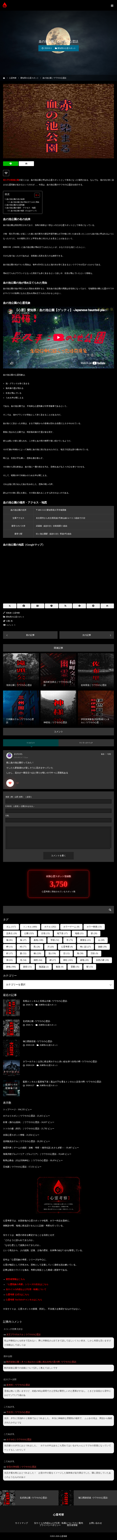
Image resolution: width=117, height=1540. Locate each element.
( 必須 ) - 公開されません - (20, 806)
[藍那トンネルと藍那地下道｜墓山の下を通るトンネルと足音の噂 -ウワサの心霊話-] (11, 1088)
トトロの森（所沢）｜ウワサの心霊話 (21, 1128)
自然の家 (102, 960)
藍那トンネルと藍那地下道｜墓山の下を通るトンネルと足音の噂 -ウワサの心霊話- (62, 1082)
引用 (109, 754)
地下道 (62, 933)
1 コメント (31, 743)
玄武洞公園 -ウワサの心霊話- (37, 1021)
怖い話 (85, 947)
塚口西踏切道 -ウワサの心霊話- (38, 1041)
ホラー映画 (94, 927)
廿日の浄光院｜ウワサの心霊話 (21, 1467)
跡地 (11, 967)
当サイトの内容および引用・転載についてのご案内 (58, 1523)
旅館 (102, 947)
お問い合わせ (95, 1523)
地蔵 (79, 933)
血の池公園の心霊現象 (15, 205)
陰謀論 (44, 967)
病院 (38, 960)
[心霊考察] (5, 5)
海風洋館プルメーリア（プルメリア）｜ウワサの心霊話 (29, 1154)
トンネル (30, 927)
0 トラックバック (86, 743)
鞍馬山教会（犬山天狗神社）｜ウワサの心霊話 (25, 1160)
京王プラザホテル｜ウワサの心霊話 (23, 1334)
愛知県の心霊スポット (66, 48)
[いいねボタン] (6, 173)
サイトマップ (21, 1523)
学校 (55, 940)
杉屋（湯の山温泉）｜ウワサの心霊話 (21, 1122)
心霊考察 (16, 613)
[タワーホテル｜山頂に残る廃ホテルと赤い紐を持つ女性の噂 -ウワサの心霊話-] (11, 1068)
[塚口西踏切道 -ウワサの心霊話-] (11, 1048)
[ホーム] (4, 78)
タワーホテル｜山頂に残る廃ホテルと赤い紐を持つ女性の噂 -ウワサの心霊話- (60, 1061)
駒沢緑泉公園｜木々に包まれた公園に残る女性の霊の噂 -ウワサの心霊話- (41, 1362)
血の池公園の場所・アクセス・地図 (21, 208)
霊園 (75, 967)
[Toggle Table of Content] (35, 195)
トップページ (9, 1109)
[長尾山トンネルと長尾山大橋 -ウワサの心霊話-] (11, 1007)
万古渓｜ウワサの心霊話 (18, 1412)
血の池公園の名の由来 (15, 199)
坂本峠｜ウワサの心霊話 (18, 1385)
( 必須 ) (18, 797)
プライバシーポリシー (50, 1525)
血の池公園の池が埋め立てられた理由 (25, 202)
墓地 (38, 940)
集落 (59, 967)
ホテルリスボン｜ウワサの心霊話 (19, 1116)
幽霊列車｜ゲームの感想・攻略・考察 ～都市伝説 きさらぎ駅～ (33, 1148)
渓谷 (94, 953)
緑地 (84, 960)
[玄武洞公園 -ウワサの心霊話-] (11, 1028)
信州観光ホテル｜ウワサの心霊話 (19, 1141)
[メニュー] (111, 5)
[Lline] (10, 163)
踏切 (27, 967)
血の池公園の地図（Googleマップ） (24, 211)
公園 (8, 621)
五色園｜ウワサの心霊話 (15, 1167)
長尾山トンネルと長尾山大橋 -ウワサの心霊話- (45, 1001)
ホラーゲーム (71, 927)
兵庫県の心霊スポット (48, 1005)
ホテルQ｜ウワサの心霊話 (18, 1439)
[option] (41, 1497)
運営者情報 (72, 1525)
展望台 (85, 940)
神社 (68, 960)
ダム (11, 927)
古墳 (45, 933)
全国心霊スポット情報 (13, 1135)
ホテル (50, 927)
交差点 (11, 933)
